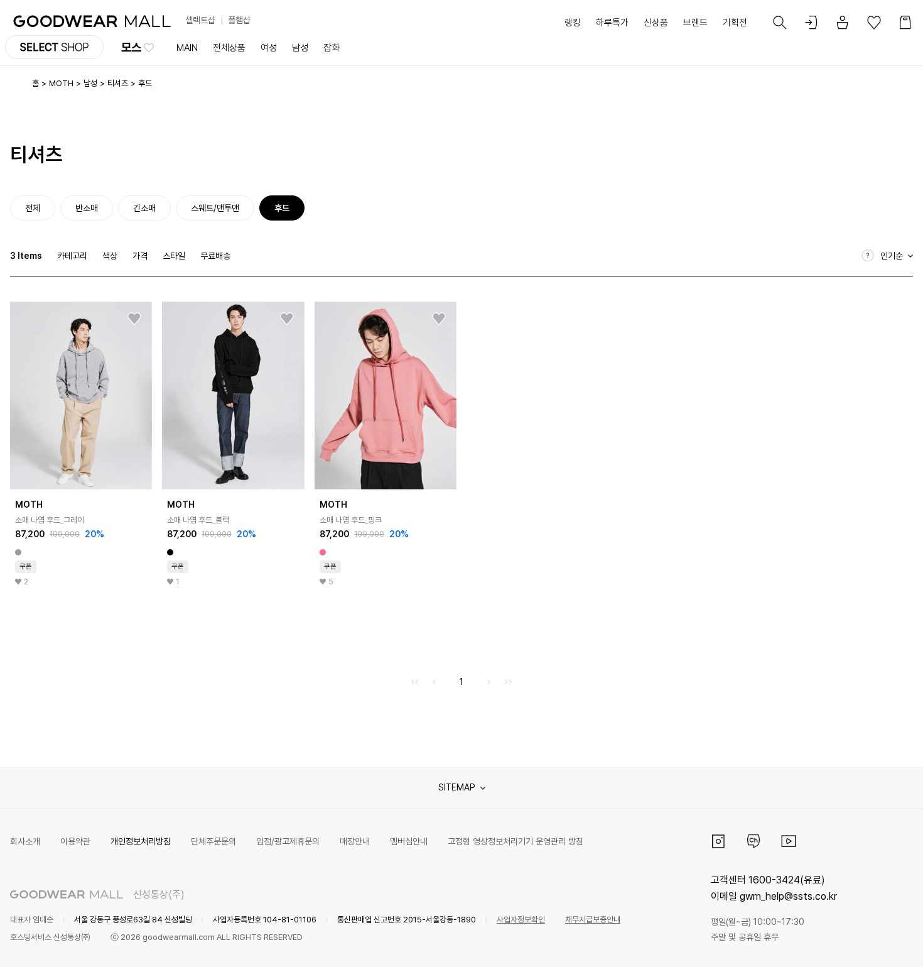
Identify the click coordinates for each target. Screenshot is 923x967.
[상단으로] (862, 941)
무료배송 (215, 256)
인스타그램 (718, 841)
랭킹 (572, 22)
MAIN (187, 47)
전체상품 (229, 47)
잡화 (331, 47)
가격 (140, 256)
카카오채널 (753, 841)
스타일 (174, 256)
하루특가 (612, 22)
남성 (300, 47)
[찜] (134, 319)
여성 (269, 47)
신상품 (656, 22)
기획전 (735, 22)
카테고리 (72, 256)
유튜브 (788, 841)
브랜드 (695, 22)
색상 (109, 256)
